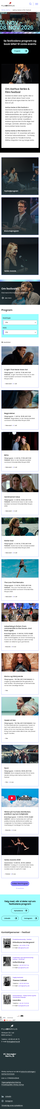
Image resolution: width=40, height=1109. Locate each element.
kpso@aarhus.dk (23, 968)
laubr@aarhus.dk (23, 1006)
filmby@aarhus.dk (13, 1041)
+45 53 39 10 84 (24, 983)
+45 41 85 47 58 (24, 945)
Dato (5, 328)
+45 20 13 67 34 (24, 965)
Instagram (28, 918)
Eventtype (7, 318)
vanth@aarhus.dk (23, 986)
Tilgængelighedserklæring (11, 1082)
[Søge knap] (30, 3)
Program (17, 51)
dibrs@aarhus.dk (23, 948)
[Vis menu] (37, 3)
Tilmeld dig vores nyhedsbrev (12, 1105)
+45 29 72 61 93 (24, 1003)
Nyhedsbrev (18, 911)
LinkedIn (7, 918)
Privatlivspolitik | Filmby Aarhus (12, 1085)
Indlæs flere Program (20, 884)
